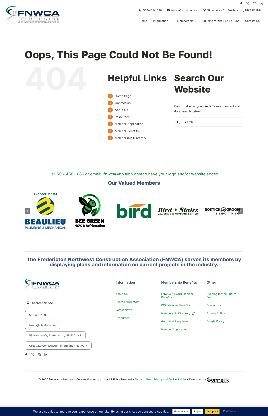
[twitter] (247, 3)
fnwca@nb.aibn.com (123, 174)
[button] (27, 211)
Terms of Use (143, 379)
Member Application (129, 124)
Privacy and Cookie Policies (170, 379)
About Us (121, 110)
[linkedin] (261, 3)
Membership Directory (130, 138)
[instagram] (254, 3)
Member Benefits (127, 131)
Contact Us (123, 103)
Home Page (123, 96)
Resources (122, 117)
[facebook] (241, 3)
